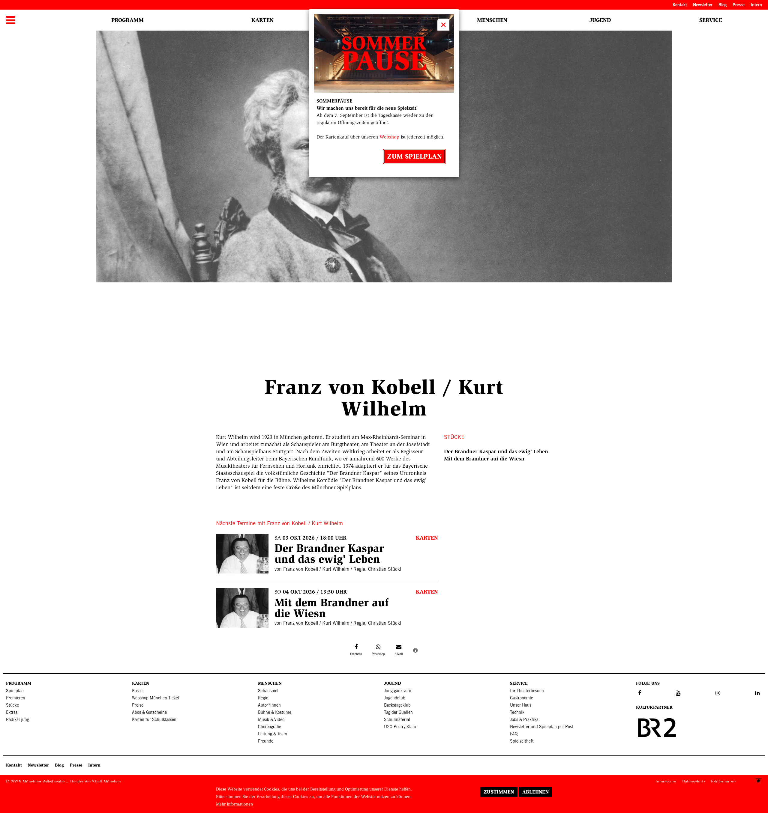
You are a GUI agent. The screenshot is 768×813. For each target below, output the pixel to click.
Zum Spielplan (414, 156)
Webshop (389, 137)
